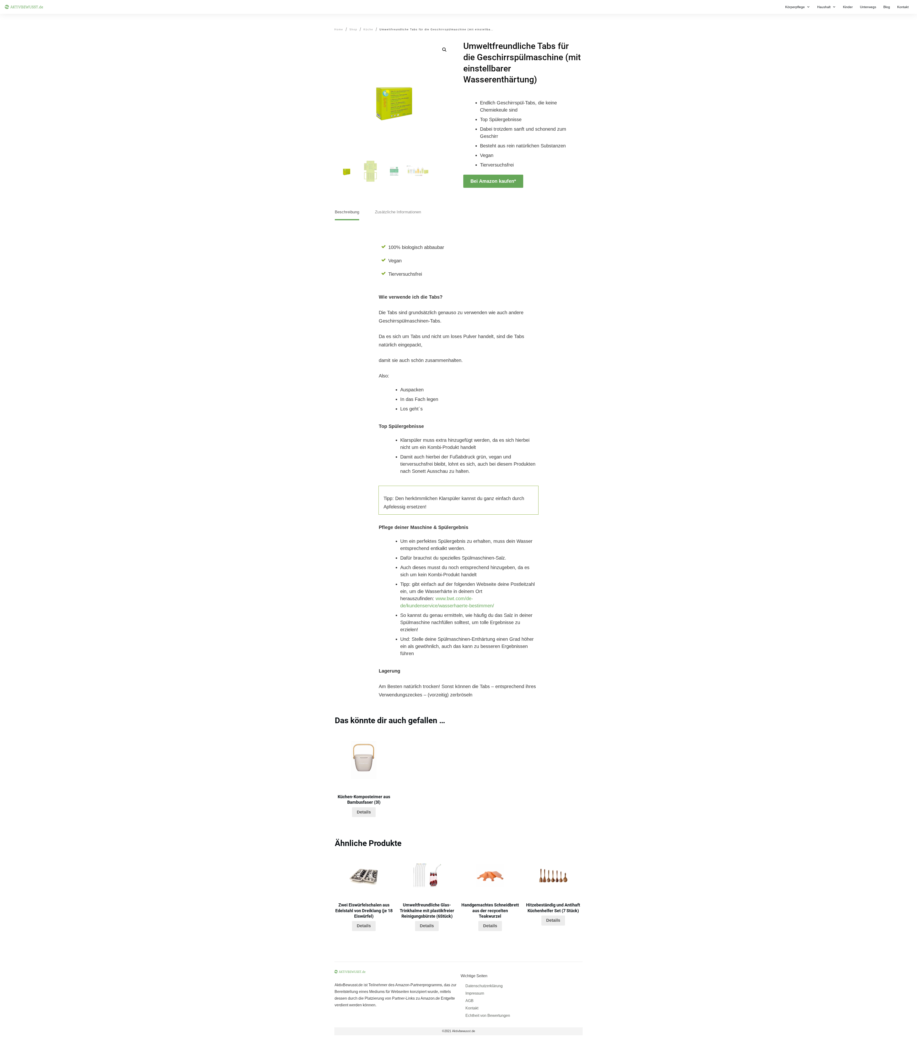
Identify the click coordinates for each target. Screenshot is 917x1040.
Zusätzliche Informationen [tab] (398, 212)
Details (364, 812)
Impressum (474, 993)
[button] (444, 49)
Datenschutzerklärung (484, 986)
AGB (469, 1001)
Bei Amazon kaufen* (493, 181)
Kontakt (471, 1008)
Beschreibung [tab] (347, 212)
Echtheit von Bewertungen (487, 1015)
